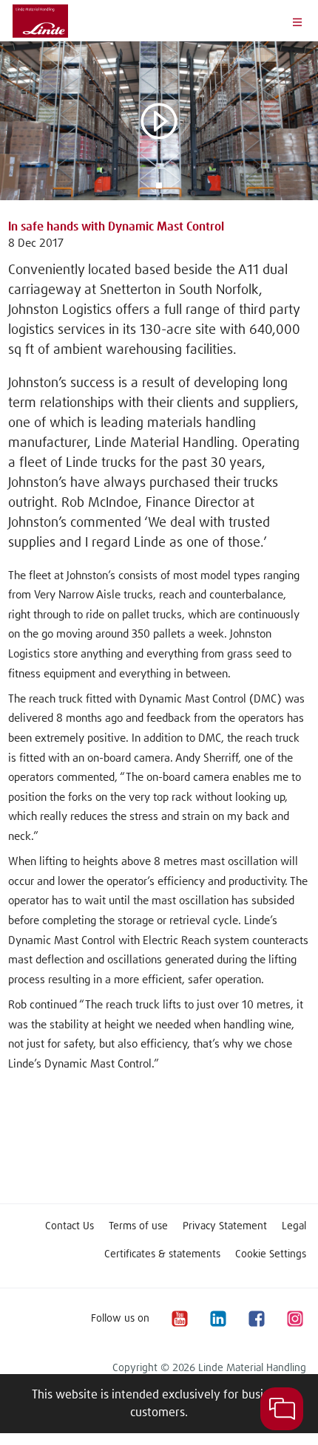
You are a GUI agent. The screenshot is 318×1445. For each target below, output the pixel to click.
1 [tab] (159, 185)
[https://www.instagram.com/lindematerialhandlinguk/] (294, 1318)
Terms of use (138, 1226)
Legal (294, 1226)
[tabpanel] (159, 120)
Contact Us (69, 1226)
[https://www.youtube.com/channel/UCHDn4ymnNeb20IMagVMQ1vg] (179, 1318)
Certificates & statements (162, 1254)
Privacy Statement (225, 1226)
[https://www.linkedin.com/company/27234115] (217, 1318)
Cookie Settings (270, 1254)
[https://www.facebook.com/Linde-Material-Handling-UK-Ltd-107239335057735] (256, 1318)
